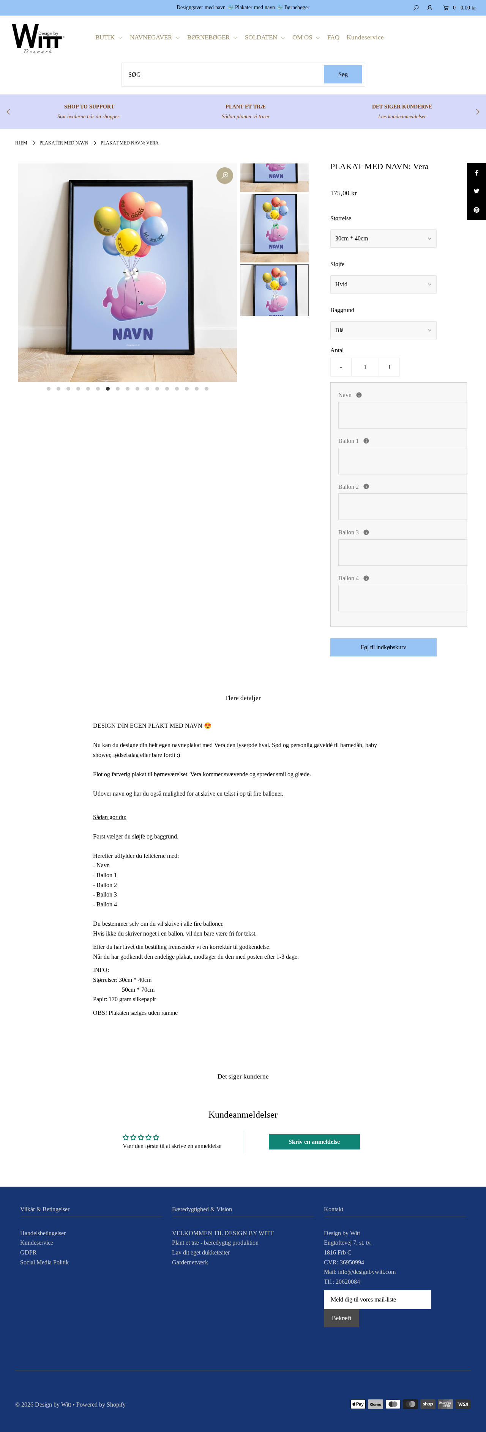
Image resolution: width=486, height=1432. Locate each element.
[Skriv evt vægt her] (366, 486)
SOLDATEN (262, 37)
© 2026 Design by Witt (43, 1404)
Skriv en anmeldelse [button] (314, 1141)
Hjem (21, 143)
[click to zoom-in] (224, 175)
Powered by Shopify (101, 1404)
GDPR (28, 1252)
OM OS (303, 37)
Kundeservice (365, 37)
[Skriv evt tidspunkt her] (366, 578)
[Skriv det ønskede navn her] (359, 395)
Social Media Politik (44, 1262)
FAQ (333, 37)
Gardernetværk (190, 1262)
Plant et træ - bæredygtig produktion (215, 1242)
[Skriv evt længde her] (366, 532)
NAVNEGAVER (152, 37)
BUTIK (105, 37)
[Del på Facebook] (476, 172)
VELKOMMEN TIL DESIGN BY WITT (223, 1233)
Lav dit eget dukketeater (201, 1252)
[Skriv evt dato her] (366, 441)
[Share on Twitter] (476, 191)
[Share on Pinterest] (476, 210)
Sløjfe (337, 264)
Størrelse (340, 218)
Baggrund (342, 310)
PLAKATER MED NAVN (63, 143)
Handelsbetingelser (43, 1233)
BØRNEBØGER (209, 37)
